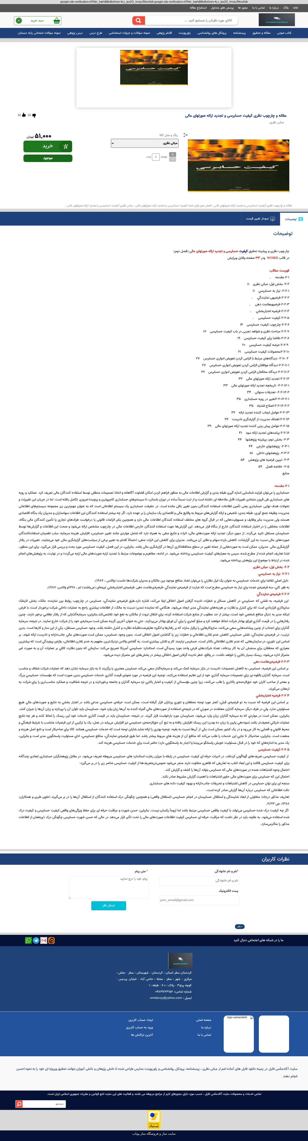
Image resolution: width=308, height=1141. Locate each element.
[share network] (185, 135)
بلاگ (286, 8)
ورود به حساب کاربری (139, 1027)
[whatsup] (28, 940)
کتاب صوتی (284, 33)
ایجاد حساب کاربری (141, 1020)
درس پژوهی (75, 33)
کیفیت (243, 251)
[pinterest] (51, 940)
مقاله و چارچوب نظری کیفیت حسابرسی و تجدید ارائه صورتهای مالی (253, 205)
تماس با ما (258, 8)
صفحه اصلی (203, 1020)
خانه (295, 8)
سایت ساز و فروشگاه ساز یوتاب (154, 1133)
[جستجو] (138, 20)
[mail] (43, 940)
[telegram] (36, 940)
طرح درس (96, 33)
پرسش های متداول (222, 8)
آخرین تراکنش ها (142, 1035)
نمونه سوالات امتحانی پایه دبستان (39, 33)
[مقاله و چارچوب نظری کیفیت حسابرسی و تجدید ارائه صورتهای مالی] (276, 20)
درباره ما (274, 8)
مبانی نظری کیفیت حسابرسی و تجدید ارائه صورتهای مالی (100, 205)
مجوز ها (243, 8)
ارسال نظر (109, 905)
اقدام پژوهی (164, 33)
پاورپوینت (185, 33)
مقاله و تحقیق (261, 33)
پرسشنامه (239, 33)
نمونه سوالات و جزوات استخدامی (129, 33)
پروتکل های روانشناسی (212, 33)
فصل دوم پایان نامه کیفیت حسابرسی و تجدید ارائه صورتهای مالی (173, 205)
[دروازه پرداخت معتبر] (154, 1128)
